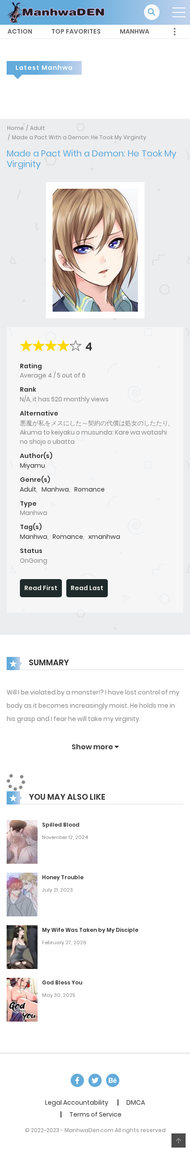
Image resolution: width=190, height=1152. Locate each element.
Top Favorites (76, 31)
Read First (40, 588)
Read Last (87, 588)
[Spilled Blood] (22, 841)
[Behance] (112, 1080)
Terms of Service (95, 1114)
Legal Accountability (76, 1102)
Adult (37, 128)
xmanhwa (104, 536)
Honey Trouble (63, 877)
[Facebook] (77, 1080)
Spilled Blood (61, 824)
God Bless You (62, 982)
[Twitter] (95, 1080)
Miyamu (32, 465)
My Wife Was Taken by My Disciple (90, 930)
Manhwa (134, 31)
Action (20, 31)
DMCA (135, 1102)
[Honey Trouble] (22, 893)
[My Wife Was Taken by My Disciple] (22, 946)
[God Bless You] (22, 999)
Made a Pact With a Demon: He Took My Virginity (79, 137)
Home (15, 128)
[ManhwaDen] (58, 12)
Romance (89, 489)
